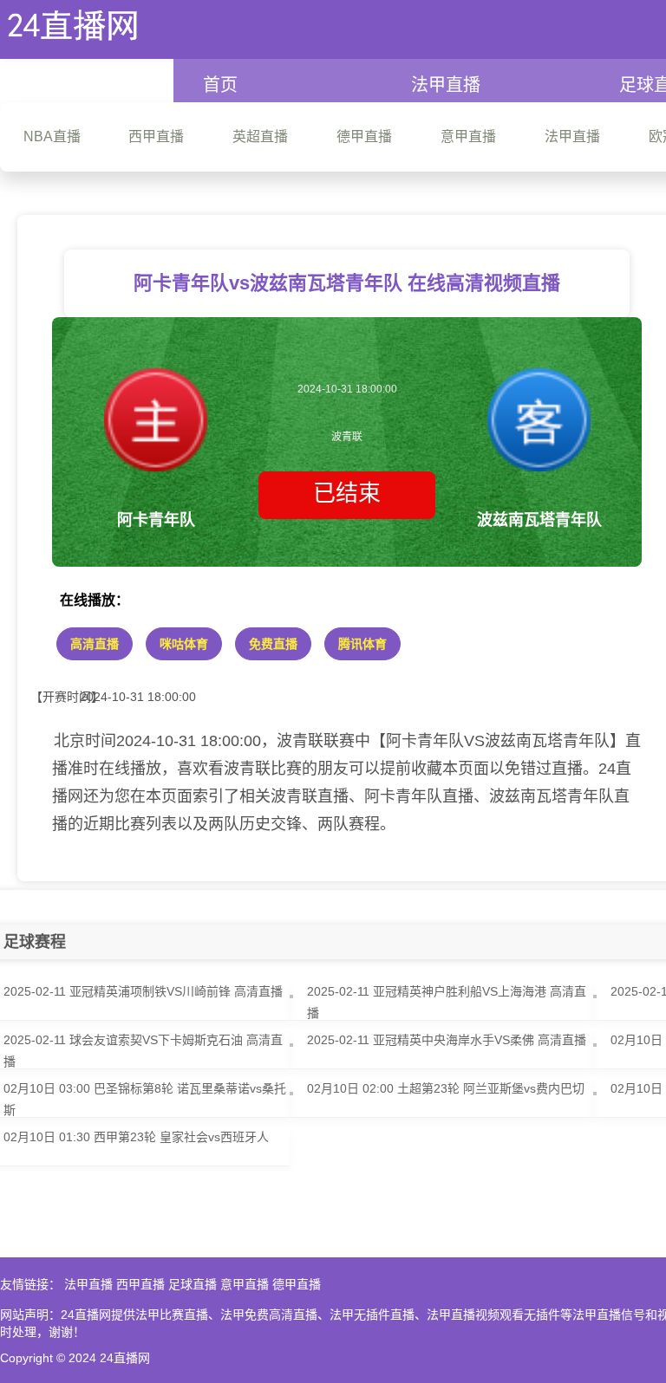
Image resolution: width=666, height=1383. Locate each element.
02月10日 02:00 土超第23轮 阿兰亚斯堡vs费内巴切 (445, 1088)
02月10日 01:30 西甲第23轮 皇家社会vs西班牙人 (136, 1137)
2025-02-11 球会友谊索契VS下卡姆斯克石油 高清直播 (143, 1050)
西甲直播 (140, 1284)
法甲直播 (445, 84)
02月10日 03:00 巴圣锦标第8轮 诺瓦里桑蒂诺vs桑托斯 (144, 1099)
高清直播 (94, 644)
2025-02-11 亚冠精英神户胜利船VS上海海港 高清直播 (446, 1002)
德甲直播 (296, 1284)
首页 (220, 84)
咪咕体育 (184, 644)
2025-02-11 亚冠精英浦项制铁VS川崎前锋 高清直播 (143, 991)
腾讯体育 (362, 644)
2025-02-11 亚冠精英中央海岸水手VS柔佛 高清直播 (446, 1040)
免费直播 (273, 644)
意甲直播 (244, 1284)
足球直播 (192, 1284)
